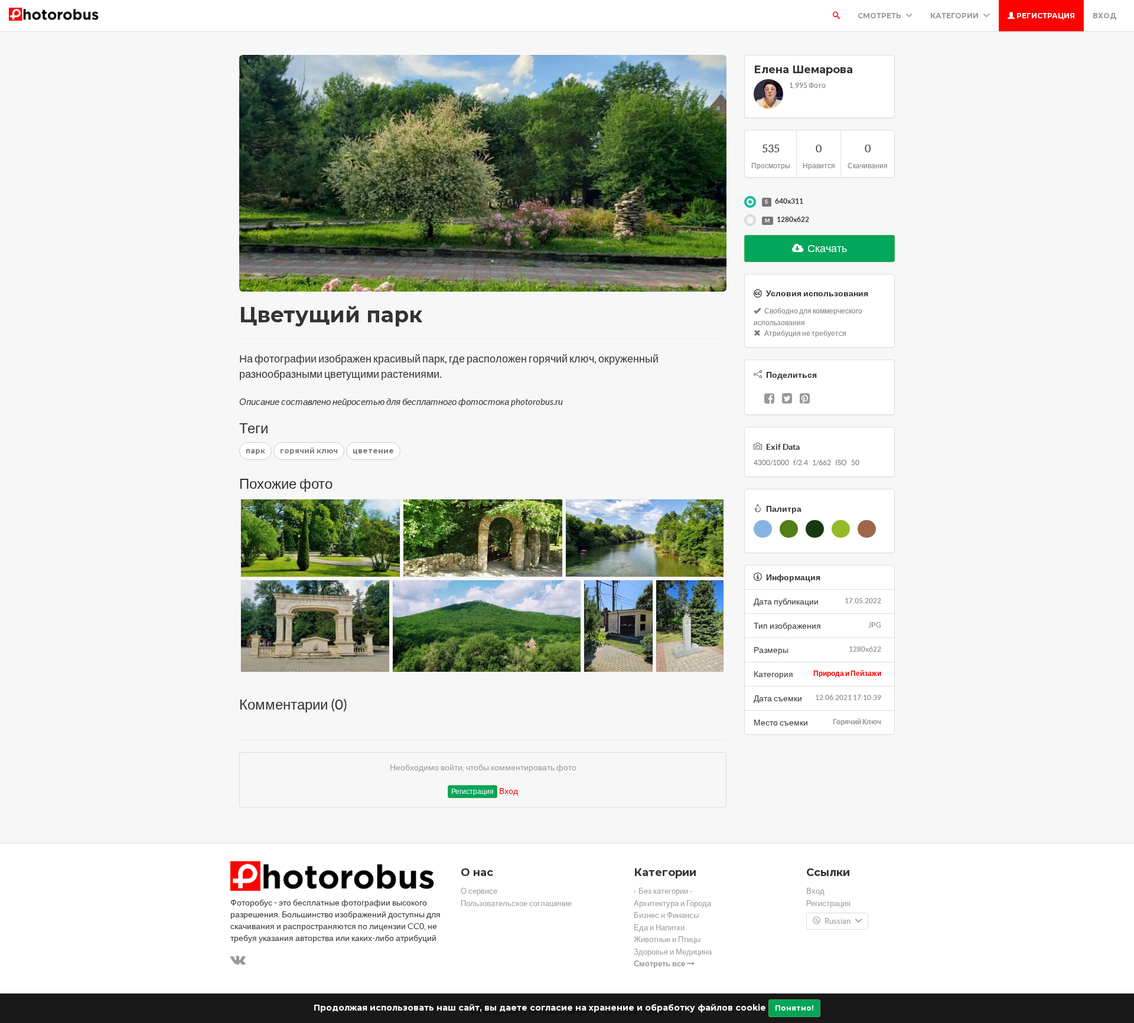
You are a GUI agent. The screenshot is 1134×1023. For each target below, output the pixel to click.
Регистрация (1045, 15)
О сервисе (479, 891)
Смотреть (880, 15)
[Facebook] (769, 399)
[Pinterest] (805, 399)
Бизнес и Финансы (666, 915)
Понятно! (794, 1008)
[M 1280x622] (750, 220)
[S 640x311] (750, 202)
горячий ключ (309, 450)
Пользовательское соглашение (516, 903)
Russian (837, 921)
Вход (1104, 15)
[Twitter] (787, 399)
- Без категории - (663, 891)
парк (255, 450)
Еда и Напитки (659, 927)
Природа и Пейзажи (847, 673)
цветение (373, 450)
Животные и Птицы (667, 939)
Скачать (826, 248)
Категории (955, 15)
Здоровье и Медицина (673, 951)
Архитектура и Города (672, 903)
